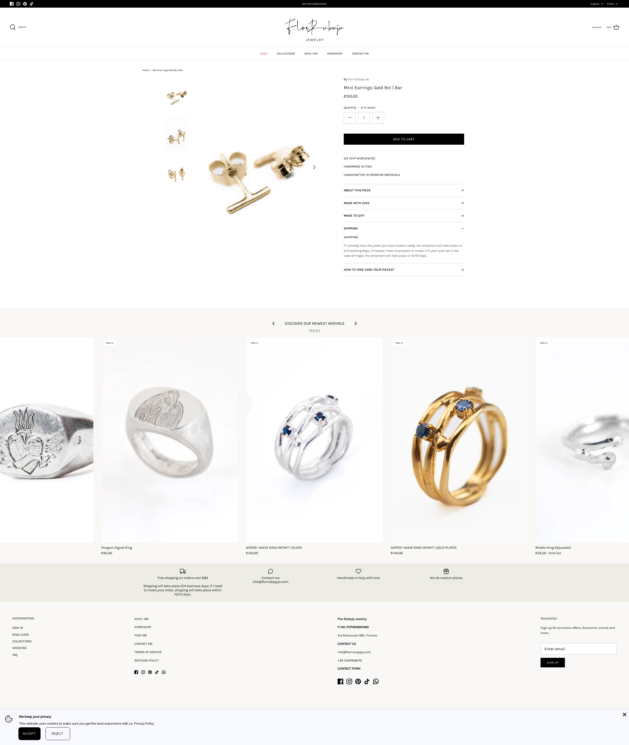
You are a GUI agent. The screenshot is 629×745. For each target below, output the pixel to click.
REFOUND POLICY (146, 660)
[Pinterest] (25, 4)
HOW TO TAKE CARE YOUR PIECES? (369, 269)
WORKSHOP (335, 53)
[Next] (314, 167)
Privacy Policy (144, 723)
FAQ (14, 655)
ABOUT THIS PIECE (357, 190)
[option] (259, 167)
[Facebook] (12, 4)
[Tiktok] (31, 4)
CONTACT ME (360, 53)
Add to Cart (404, 139)
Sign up (552, 662)
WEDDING (19, 648)
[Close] (624, 714)
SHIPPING (351, 228)
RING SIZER (20, 634)
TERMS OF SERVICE (148, 652)
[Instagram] (18, 4)
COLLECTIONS (286, 53)
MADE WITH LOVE (357, 203)
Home (146, 70)
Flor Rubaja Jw (358, 79)
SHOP (263, 53)
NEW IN (17, 628)
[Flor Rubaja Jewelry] (314, 27)
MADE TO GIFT (354, 215)
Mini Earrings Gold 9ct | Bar (168, 70)
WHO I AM (310, 53)
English (595, 3)
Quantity (359, 107)
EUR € (610, 3)
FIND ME (140, 635)
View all (314, 330)
